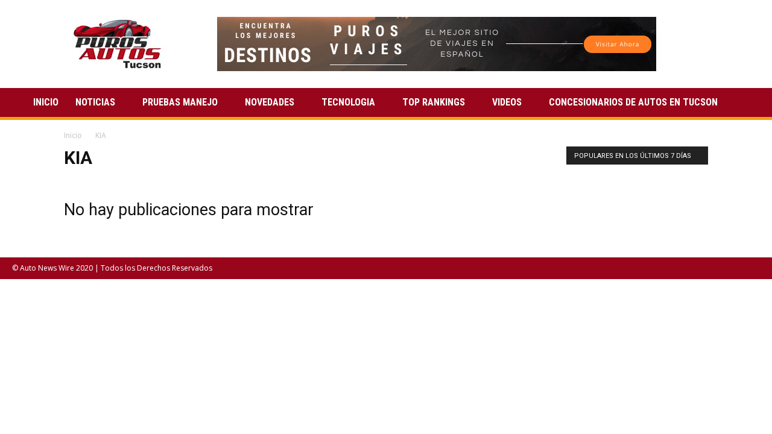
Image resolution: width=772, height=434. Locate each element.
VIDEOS (507, 102)
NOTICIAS (95, 102)
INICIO (46, 102)
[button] (745, 103)
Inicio (73, 135)
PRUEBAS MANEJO (180, 102)
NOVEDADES (269, 102)
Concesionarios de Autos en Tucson (633, 102)
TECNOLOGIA (348, 102)
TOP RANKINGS (433, 102)
